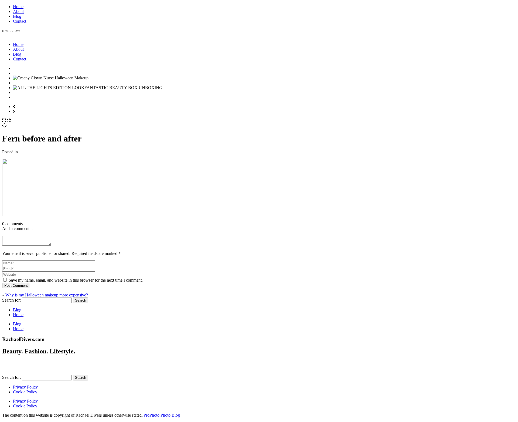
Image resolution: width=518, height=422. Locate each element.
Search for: (11, 300)
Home (18, 6)
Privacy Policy (25, 387)
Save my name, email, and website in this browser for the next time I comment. (76, 280)
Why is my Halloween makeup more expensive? (46, 295)
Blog (17, 16)
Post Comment (16, 285)
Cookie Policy (25, 392)
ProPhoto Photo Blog (162, 415)
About (18, 11)
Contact (19, 21)
